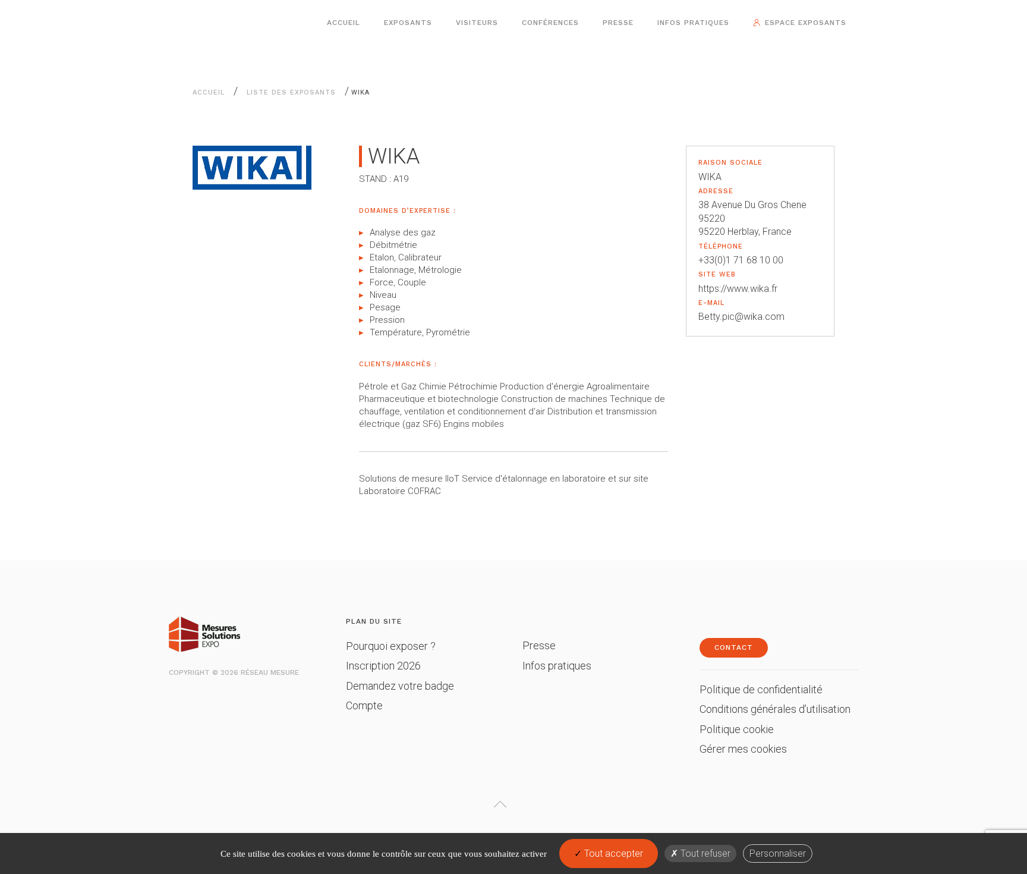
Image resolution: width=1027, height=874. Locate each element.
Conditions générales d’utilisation (775, 709)
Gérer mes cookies (743, 749)
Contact (733, 647)
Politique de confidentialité (761, 689)
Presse (618, 22)
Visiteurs (477, 22)
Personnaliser (777, 853)
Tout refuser (704, 853)
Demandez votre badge (400, 686)
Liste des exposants (291, 92)
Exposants (408, 22)
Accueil (343, 22)
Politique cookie (737, 729)
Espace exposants (805, 22)
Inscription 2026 (383, 665)
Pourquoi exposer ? (391, 646)
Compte (364, 705)
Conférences (550, 22)
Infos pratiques (693, 22)
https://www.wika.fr (737, 288)
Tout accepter (612, 853)
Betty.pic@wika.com (741, 316)
